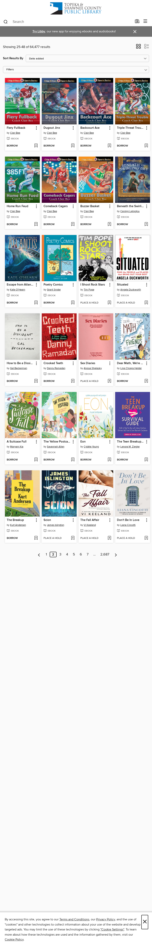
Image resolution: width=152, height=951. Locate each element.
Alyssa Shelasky (93, 368)
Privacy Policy (105, 919)
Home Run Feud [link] (17, 206)
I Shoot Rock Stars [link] (92, 285)
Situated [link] (122, 285)
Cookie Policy (14, 940)
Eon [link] (83, 442)
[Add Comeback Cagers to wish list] (72, 224)
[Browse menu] (145, 21)
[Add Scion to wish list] (72, 538)
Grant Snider (54, 289)
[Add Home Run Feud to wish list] (35, 224)
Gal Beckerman (18, 368)
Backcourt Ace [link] (90, 128)
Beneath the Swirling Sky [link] (130, 206)
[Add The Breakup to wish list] (35, 538)
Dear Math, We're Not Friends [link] (130, 363)
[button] (138, 48)
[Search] (5, 21)
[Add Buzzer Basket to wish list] (109, 224)
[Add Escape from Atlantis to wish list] (35, 302)
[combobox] (67, 21)
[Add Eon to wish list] (109, 459)
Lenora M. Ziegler (130, 446)
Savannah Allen (55, 446)
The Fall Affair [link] (89, 520)
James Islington (55, 525)
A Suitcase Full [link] (17, 442)
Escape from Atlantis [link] (20, 285)
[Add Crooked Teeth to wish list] (72, 381)
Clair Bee (15, 132)
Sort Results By (13, 58)
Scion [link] (47, 520)
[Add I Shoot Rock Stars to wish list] (109, 302)
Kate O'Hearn (17, 289)
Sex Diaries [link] (87, 363)
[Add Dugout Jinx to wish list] (72, 145)
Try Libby (38, 31)
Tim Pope (89, 289)
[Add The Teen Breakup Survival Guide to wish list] (146, 459)
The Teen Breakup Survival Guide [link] (130, 442)
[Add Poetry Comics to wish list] (72, 302)
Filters (10, 69)
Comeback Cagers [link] (56, 206)
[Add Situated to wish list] (146, 302)
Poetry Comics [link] (53, 285)
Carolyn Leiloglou (130, 211)
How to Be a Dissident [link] (20, 363)
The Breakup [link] (15, 520)
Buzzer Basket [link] (89, 206)
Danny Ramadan (56, 368)
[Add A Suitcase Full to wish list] (35, 459)
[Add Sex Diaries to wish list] (109, 381)
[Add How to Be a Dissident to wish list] (35, 381)
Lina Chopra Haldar (131, 368)
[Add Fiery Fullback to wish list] (35, 145)
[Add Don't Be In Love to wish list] (146, 538)
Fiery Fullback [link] (16, 128)
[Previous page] (39, 554)
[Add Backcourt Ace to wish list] (109, 145)
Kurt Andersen (18, 525)
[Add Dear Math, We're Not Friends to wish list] (146, 381)
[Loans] (137, 22)
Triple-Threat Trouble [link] (130, 128)
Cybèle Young (91, 446)
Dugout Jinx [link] (52, 128)
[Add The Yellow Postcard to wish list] (72, 459)
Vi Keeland (90, 525)
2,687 (104, 554)
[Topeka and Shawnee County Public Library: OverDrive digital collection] (76, 8)
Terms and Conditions (74, 919)
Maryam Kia (16, 446)
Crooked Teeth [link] (53, 363)
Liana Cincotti (128, 525)
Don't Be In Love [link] (128, 520)
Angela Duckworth (130, 289)
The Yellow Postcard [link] (57, 442)
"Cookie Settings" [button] (112, 929)
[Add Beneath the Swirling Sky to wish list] (146, 224)
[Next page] (116, 554)
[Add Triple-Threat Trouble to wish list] (146, 145)
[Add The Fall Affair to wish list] (109, 538)
